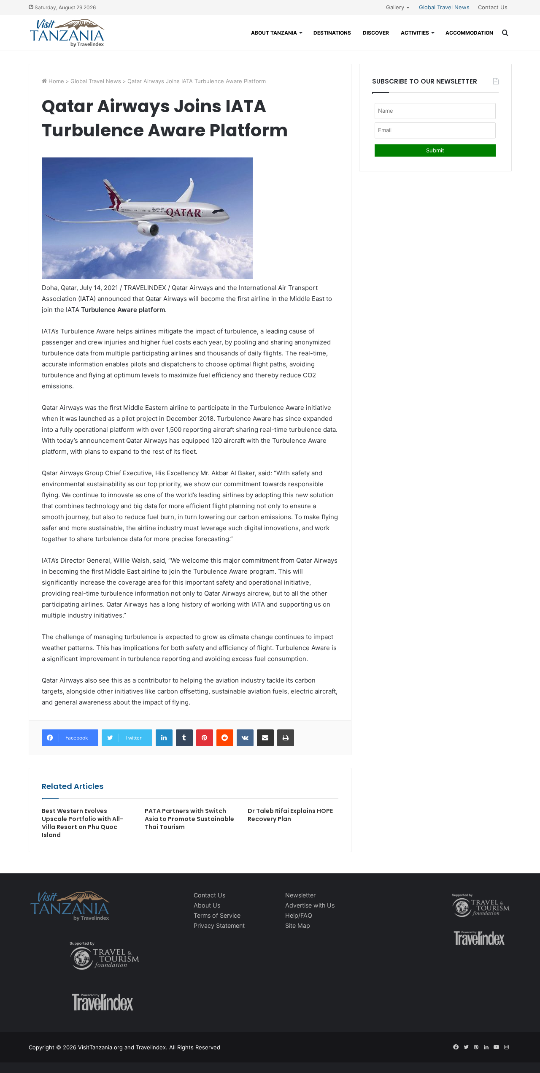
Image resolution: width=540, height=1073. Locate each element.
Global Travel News (444, 7)
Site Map (297, 925)
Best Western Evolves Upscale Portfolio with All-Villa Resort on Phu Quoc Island (82, 823)
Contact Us (493, 7)
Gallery (395, 7)
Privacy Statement (219, 925)
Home (55, 81)
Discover (376, 33)
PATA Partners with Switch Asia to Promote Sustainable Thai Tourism (189, 819)
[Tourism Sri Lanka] (67, 33)
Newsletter (300, 895)
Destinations (332, 33)
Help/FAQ (298, 915)
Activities (415, 33)
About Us (207, 905)
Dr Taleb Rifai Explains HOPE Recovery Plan (290, 815)
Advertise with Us (310, 905)
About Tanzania (274, 33)
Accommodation (469, 33)
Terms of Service (217, 915)
